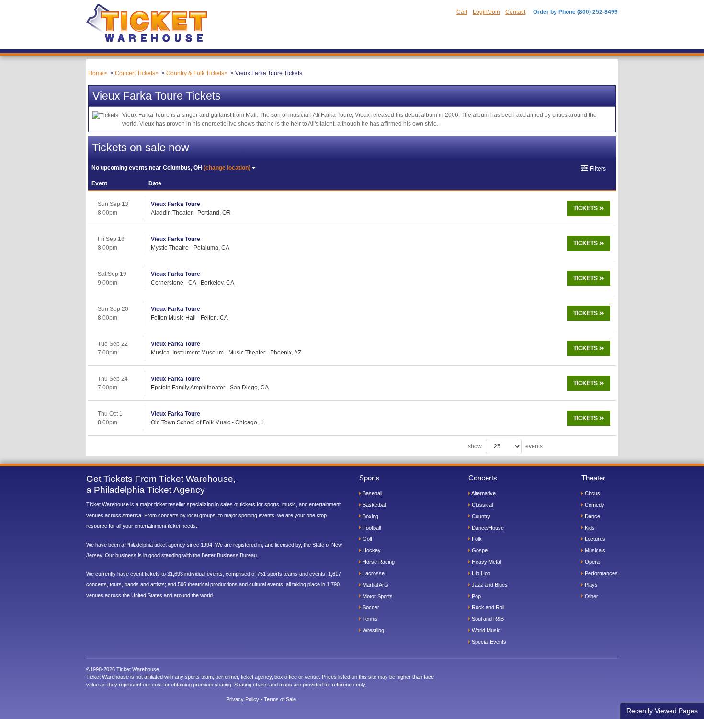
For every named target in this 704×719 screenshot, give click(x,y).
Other (590, 596)
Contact (515, 12)
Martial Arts (374, 585)
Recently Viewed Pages (662, 711)
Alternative (483, 493)
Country (480, 516)
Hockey (371, 550)
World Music (485, 630)
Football (371, 528)
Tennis (369, 619)
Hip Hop (480, 573)
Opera (591, 562)
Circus (591, 493)
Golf (366, 539)
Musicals (594, 550)
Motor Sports (377, 596)
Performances (600, 573)
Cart (461, 12)
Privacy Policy (242, 699)
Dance (591, 516)
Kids (589, 528)
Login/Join (486, 12)
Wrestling (372, 630)
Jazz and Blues (489, 585)
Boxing (369, 516)
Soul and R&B (487, 619)
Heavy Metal (485, 562)
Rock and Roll (487, 607)
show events (505, 446)
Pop (475, 596)
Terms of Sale (280, 699)
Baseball (371, 493)
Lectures (594, 539)
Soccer (370, 607)
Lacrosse (373, 573)
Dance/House (487, 528)
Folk (476, 539)
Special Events (488, 642)
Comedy (593, 505)
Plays (590, 585)
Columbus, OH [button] (170, 167)
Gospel (479, 550)
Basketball (373, 505)
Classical (481, 505)
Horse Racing (378, 562)
